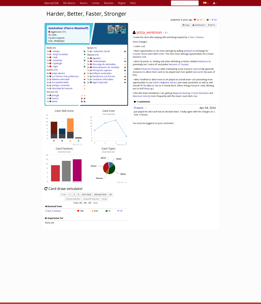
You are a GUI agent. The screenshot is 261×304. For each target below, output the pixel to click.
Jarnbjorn (188, 50)
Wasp (147, 88)
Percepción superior (102, 70)
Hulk (55, 57)
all (110, 194)
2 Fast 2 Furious (53, 210)
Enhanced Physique (150, 68)
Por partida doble (60, 82)
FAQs (133, 3)
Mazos (83, 3)
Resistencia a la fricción (103, 76)
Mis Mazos (69, 3)
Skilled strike (158, 53)
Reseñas (108, 3)
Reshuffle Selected (91, 199)
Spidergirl (57, 63)
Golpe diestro (58, 73)
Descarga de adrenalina (104, 64)
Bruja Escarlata (60, 54)
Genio (55, 101)
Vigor (55, 66)
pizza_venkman (149, 32)
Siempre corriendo (61, 85)
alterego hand (100, 194)
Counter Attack (140, 53)
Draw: (63, 194)
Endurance (203, 61)
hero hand (86, 194)
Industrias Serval (102, 51)
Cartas (95, 3)
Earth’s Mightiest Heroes (165, 82)
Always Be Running (181, 93)
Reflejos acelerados (102, 73)
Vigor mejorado (100, 82)
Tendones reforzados (102, 79)
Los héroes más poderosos (65, 76)
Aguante (96, 58)
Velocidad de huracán (62, 88)
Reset (104, 199)
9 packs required (56, 37)
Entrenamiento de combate (105, 67)
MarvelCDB (51, 3)
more (95, 203)
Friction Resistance (200, 93)
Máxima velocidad (60, 79)
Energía (55, 95)
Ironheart (57, 60)
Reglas (122, 3)
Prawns (138, 108)
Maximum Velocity (141, 96)
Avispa (56, 51)
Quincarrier (198, 71)
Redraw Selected (73, 199)
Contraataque (99, 61)
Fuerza (55, 98)
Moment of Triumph (179, 64)
